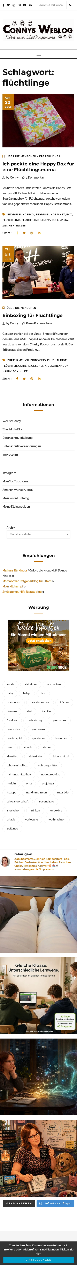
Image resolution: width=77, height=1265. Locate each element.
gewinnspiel (14, 738)
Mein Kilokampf (12, 586)
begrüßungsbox (20, 214)
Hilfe (24, 371)
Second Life (46, 801)
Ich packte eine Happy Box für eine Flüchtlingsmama (38, 167)
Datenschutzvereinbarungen (21, 446)
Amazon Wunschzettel (17, 489)
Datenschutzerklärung (17, 437)
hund (10, 747)
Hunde (28, 747)
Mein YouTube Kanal (15, 481)
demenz (12, 711)
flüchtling (11, 220)
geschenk (38, 365)
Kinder (47, 747)
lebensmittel (61, 756)
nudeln (11, 783)
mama (64, 220)
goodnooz (38, 738)
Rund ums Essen (36, 792)
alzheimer (30, 684)
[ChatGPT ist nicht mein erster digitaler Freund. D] (38, 1077)
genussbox (14, 729)
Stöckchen (13, 810)
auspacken (54, 684)
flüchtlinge (31, 220)
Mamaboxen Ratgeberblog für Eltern (26, 581)
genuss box (59, 720)
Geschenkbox (58, 365)
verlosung (31, 819)
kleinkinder (36, 756)
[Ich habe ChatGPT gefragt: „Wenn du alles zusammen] (38, 1158)
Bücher (64, 702)
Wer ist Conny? (12, 421)
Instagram (9, 473)
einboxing (38, 360)
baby (10, 693)
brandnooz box (40, 702)
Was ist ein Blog (12, 429)
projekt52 (48, 783)
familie (46, 711)
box (69, 214)
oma (29, 783)
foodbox (12, 720)
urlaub (11, 819)
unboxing (56, 810)
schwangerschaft (18, 801)
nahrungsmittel (47, 765)
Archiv (11, 527)
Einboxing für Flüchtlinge (32, 315)
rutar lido (63, 792)
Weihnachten (56, 819)
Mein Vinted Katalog (15, 498)
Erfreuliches (49, 156)
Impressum (10, 454)
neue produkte (50, 774)
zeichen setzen (14, 225)
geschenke (38, 729)
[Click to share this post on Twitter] (24, 233)
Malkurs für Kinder (14, 570)
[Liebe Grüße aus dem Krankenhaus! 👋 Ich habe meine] (38, 914)
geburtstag (35, 720)
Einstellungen (38, 1259)
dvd (29, 711)
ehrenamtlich (18, 360)
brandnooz (13, 702)
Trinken (35, 810)
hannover (61, 738)
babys (27, 693)
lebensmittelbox (17, 765)
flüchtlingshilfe (16, 365)
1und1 (10, 684)
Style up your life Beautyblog (22, 591)
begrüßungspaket (50, 214)
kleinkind (12, 756)
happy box (50, 220)
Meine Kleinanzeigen (16, 506)
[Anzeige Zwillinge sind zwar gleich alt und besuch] (38, 995)
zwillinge (12, 828)
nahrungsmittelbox (19, 774)
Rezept (11, 792)
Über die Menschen (21, 156)
